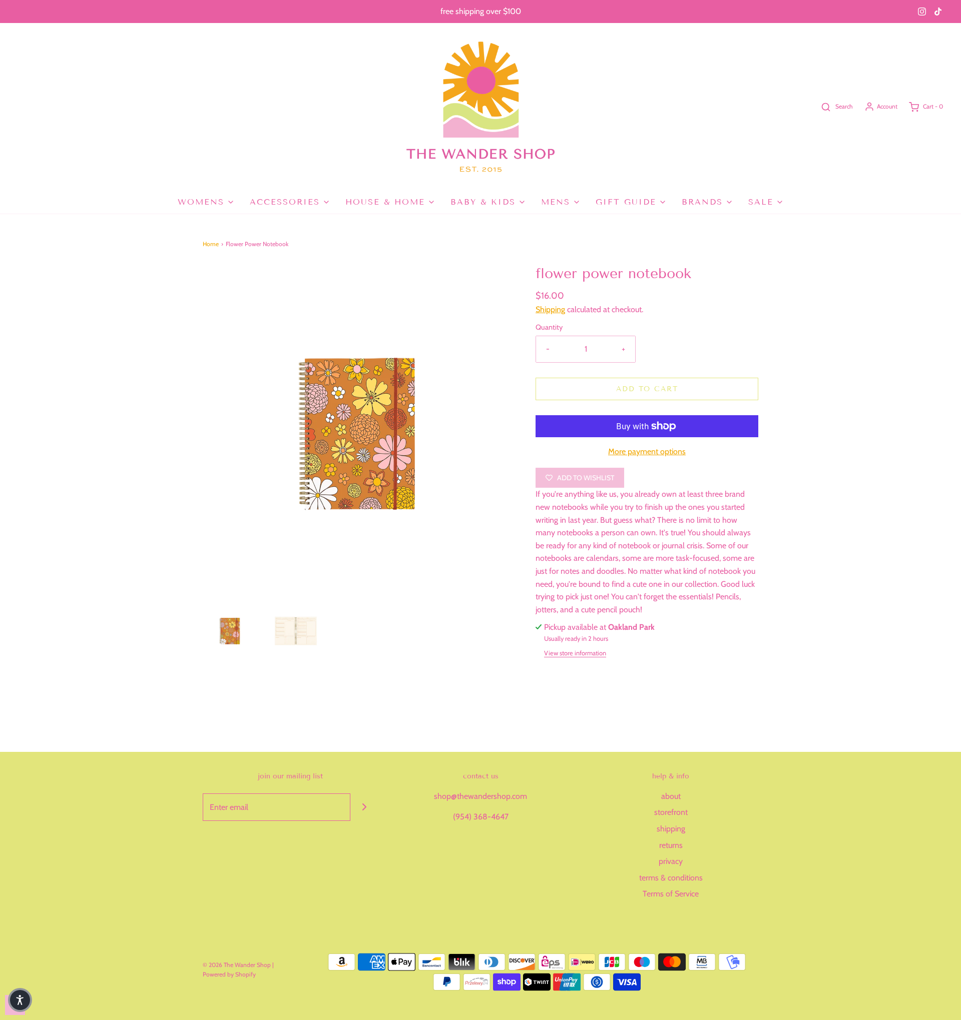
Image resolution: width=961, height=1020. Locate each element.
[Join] (364, 807)
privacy (671, 861)
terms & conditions (671, 877)
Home (211, 244)
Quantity (549, 327)
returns (671, 845)
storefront (671, 812)
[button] (230, 629)
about (671, 796)
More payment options (647, 451)
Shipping (550, 309)
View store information (575, 653)
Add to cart (647, 389)
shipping (671, 828)
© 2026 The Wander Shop (237, 964)
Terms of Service (671, 893)
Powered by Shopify (229, 974)
